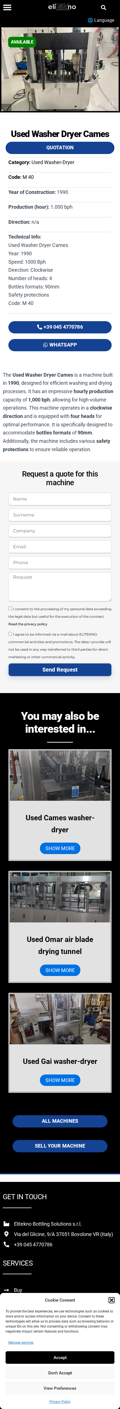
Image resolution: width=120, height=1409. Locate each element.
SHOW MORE (60, 848)
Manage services (20, 1343)
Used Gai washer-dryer (60, 1061)
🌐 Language (101, 20)
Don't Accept (60, 1373)
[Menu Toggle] (7, 7)
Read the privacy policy (27, 624)
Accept (60, 1357)
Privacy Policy (60, 1402)
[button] (111, 1300)
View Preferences (60, 1388)
